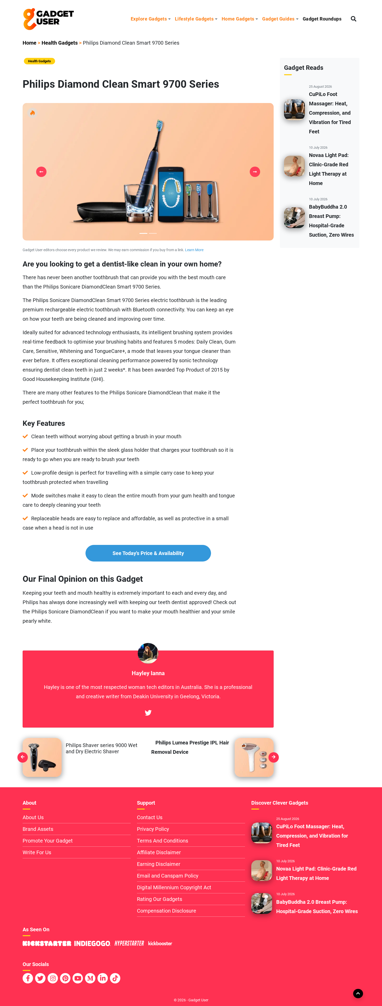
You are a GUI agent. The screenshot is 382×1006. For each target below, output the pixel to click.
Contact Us (149, 817)
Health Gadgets (60, 43)
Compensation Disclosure (166, 911)
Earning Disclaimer (158, 864)
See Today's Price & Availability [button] (148, 553)
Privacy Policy (153, 829)
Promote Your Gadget (48, 841)
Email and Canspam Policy (167, 876)
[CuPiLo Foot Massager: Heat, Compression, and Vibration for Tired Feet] (294, 109)
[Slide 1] (153, 233)
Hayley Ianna (148, 673)
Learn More (194, 250)
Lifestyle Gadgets (194, 19)
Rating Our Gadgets (159, 899)
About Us (33, 817)
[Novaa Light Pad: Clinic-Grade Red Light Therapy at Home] (294, 166)
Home (29, 43)
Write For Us (37, 852)
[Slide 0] (143, 233)
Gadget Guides (278, 19)
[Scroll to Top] (358, 993)
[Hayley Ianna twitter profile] (148, 713)
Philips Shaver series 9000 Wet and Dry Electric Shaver (101, 748)
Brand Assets (38, 829)
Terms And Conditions (162, 841)
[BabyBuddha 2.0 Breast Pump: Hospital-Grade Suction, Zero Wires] (294, 217)
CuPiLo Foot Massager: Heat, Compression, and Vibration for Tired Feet (330, 113)
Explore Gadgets (149, 19)
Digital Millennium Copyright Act (174, 887)
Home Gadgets (238, 19)
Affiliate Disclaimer (159, 852)
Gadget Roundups (322, 19)
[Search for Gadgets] (353, 19)
